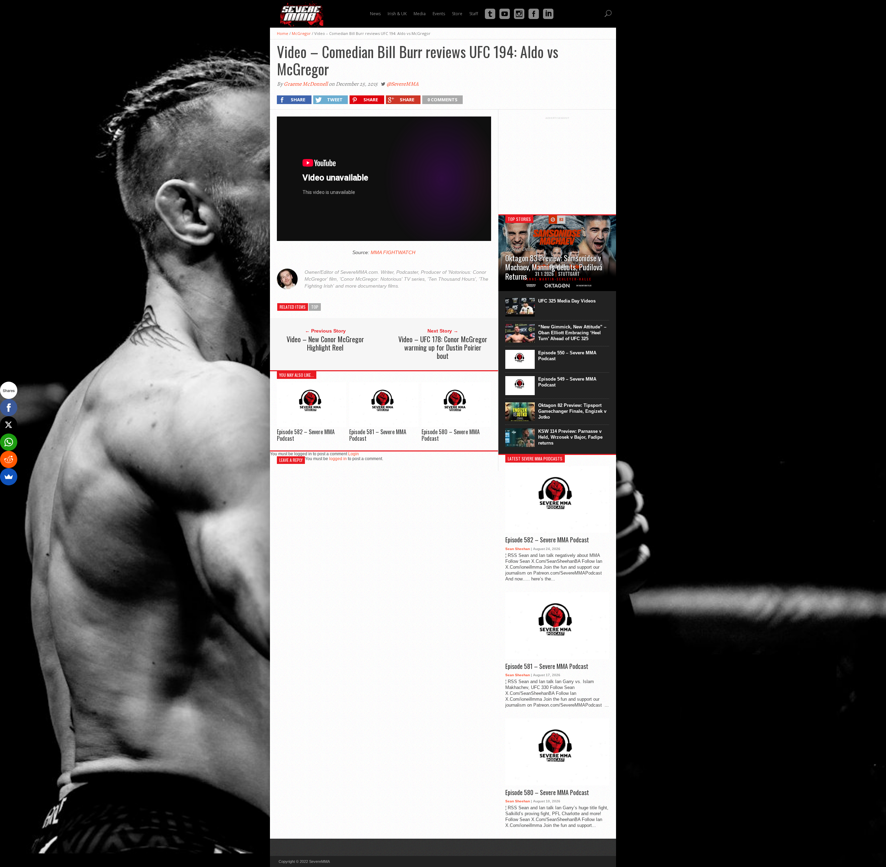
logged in (338, 458)
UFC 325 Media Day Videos (567, 301)
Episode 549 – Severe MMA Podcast (567, 382)
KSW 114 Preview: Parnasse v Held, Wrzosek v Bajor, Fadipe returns (570, 437)
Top (314, 307)
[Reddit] (8, 459)
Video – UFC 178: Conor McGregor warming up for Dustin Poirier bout (442, 347)
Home (282, 33)
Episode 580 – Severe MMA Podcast (451, 435)
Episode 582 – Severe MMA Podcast (306, 435)
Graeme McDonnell (306, 84)
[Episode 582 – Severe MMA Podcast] (311, 425)
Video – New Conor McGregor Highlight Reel (325, 343)
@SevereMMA (402, 84)
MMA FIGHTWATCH (393, 252)
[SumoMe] (8, 476)
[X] (8, 425)
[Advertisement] (557, 163)
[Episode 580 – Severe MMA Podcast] (456, 425)
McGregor (301, 33)
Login (353, 453)
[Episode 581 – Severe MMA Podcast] (383, 425)
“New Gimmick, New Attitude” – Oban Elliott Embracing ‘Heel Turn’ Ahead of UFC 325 (572, 332)
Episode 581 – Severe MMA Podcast (377, 435)
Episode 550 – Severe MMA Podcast (567, 355)
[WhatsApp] (8, 442)
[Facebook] (8, 407)
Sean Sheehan (517, 549)
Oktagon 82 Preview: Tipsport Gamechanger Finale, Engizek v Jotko (572, 411)
